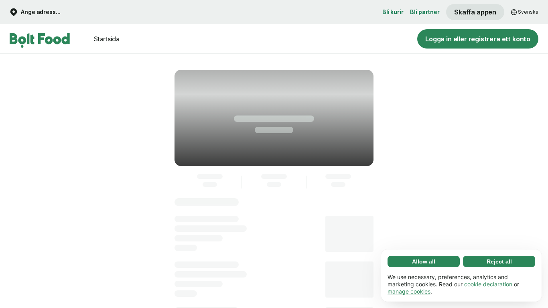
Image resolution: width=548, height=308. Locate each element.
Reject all (499, 261)
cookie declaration (488, 284)
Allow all (423, 261)
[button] (35, 12)
